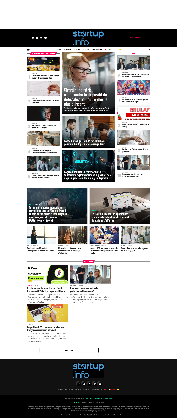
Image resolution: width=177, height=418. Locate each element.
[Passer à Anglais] (105, 49)
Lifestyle (77, 49)
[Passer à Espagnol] (119, 49)
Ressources (68, 49)
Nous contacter (97, 49)
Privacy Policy (89, 398)
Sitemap (110, 398)
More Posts (69, 350)
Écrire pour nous (134, 37)
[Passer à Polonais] (115, 49)
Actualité (86, 49)
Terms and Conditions (100, 398)
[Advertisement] (88, 14)
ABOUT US (76, 402)
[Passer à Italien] (110, 49)
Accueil (58, 49)
